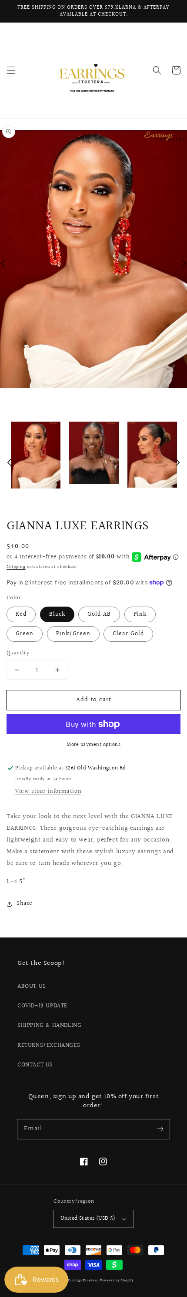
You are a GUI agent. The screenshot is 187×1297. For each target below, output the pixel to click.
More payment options (93, 745)
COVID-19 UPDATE (42, 1006)
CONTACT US (35, 1065)
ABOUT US (31, 986)
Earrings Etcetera (83, 1280)
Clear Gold (128, 634)
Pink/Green (73, 634)
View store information (48, 791)
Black (57, 614)
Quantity (18, 653)
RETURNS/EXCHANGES (48, 1045)
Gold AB (99, 614)
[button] (10, 70)
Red (21, 614)
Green (24, 634)
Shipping (16, 566)
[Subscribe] (160, 1129)
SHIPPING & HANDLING (49, 1025)
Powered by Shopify (117, 1280)
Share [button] (25, 903)
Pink (140, 614)
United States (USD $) (87, 1218)
